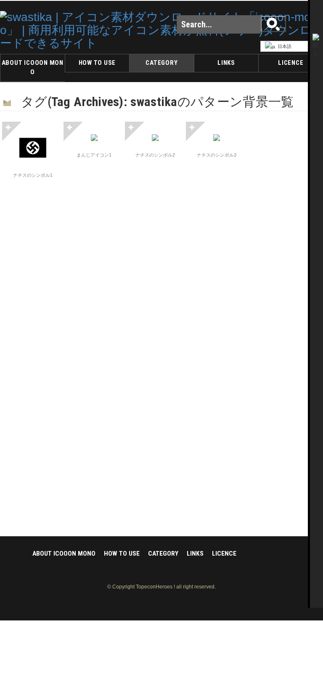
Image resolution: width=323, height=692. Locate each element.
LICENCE (290, 63)
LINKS (226, 63)
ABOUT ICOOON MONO (33, 67)
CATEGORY (161, 63)
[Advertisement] (289, 248)
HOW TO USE (97, 63)
